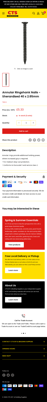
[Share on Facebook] (30, 140)
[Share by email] (43, 140)
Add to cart (23, 131)
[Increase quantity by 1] (33, 122)
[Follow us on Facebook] (3, 375)
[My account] (38, 13)
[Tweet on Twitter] (38, 140)
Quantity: (6, 123)
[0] (42, 13)
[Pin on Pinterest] (34, 140)
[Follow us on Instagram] (12, 375)
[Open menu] (3, 13)
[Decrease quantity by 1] (19, 122)
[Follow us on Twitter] (8, 375)
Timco (4, 102)
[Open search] (34, 13)
